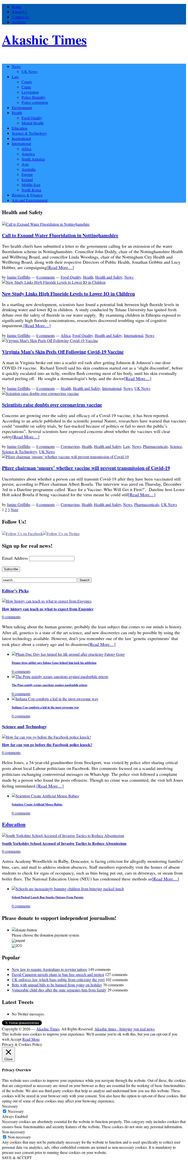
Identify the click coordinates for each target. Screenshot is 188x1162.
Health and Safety (108, 277)
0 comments (45, 277)
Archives (18, 22)
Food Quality (32, 117)
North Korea (31, 189)
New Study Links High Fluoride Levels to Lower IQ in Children (68, 293)
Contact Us (20, 16)
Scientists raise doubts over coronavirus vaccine (52, 404)
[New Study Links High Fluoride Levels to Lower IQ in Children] (54, 282)
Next (14, 509)
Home (16, 6)
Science (176, 446)
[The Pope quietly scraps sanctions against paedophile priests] (60, 676)
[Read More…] (60, 267)
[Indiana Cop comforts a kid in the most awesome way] (55, 698)
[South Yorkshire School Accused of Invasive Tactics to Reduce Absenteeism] (63, 835)
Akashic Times (44, 39)
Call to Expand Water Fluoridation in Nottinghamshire (60, 235)
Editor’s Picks (15, 590)
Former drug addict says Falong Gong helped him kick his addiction (54, 663)
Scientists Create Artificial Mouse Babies (37, 804)
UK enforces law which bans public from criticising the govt (58, 979)
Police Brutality (34, 97)
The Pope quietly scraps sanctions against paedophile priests (49, 685)
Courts (27, 81)
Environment (22, 107)
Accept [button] (15, 1039)
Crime (26, 86)
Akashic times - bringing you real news (124, 1028)
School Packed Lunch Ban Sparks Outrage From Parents (47, 897)
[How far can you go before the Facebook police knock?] (46, 737)
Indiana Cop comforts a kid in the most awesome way (45, 707)
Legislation (30, 92)
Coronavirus (70, 446)
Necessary (16, 1111)
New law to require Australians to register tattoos (49, 969)
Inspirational (21, 138)
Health (17, 112)
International (21, 143)
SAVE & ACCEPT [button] (17, 1157)
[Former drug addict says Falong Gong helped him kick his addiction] (68, 654)
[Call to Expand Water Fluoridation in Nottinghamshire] (46, 224)
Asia (25, 164)
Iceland (27, 179)
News (16, 66)
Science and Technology (24, 726)
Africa (26, 148)
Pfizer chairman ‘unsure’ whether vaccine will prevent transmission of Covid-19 (86, 467)
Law (15, 76)
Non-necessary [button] (13, 1131)
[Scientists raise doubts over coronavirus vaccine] (40, 393)
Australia (28, 169)
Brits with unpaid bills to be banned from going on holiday (57, 984)
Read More (31, 1039)
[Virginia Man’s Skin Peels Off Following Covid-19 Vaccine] (50, 340)
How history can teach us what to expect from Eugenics (47, 609)
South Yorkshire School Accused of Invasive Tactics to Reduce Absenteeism (64, 843)
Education (19, 128)
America (28, 153)
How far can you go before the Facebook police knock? (47, 744)
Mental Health (33, 122)
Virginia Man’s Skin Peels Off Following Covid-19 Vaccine (63, 351)
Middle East (31, 184)
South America (33, 158)
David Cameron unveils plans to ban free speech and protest (58, 974)
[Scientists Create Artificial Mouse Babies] (45, 795)
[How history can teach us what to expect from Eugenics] (47, 601)
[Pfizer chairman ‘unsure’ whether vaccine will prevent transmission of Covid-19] (65, 456)
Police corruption (35, 102)
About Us (19, 11)
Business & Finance (27, 195)
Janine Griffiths (18, 277)
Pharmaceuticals (155, 446)
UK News (29, 71)
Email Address (15, 558)
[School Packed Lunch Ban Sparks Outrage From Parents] (68, 888)
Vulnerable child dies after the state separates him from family (59, 989)
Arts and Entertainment (29, 200)
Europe (27, 174)
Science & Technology (29, 133)
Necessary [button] (10, 1106)
